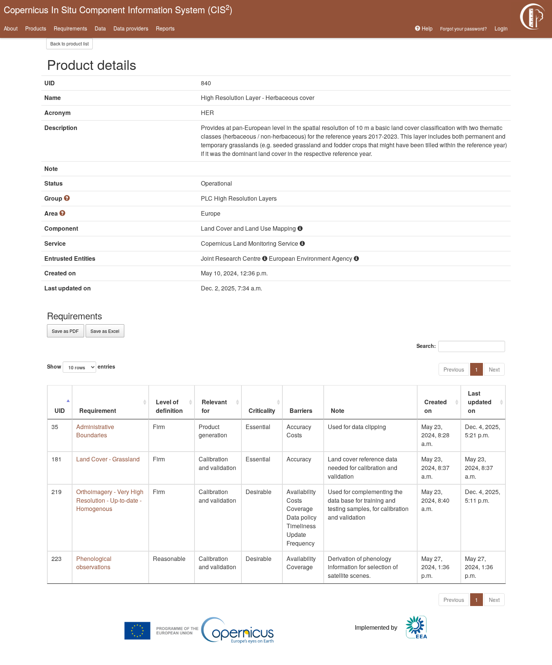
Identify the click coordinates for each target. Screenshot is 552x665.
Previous (453, 369)
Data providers (130, 28)
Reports (165, 28)
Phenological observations (94, 562)
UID (59, 410)
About (11, 28)
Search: (426, 345)
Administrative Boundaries (95, 431)
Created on (435, 406)
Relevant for (214, 406)
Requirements (70, 28)
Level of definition (169, 406)
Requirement (97, 410)
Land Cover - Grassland (108, 459)
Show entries (81, 366)
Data (100, 28)
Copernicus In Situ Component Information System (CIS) (118, 9)
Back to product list (69, 43)
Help (426, 28)
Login (501, 28)
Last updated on (480, 402)
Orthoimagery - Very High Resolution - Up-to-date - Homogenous (109, 500)
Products (35, 28)
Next (494, 369)
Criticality (262, 410)
